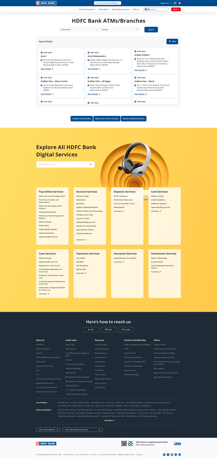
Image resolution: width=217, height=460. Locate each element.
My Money (80, 203)
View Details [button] (46, 69)
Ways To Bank (100, 374)
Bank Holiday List (101, 353)
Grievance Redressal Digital (164, 353)
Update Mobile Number (48, 229)
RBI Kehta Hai (71, 373)
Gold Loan (110, 402)
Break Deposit (119, 207)
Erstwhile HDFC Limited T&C (46, 392)
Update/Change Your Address (125, 258)
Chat (110, 329)
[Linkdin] (179, 454)
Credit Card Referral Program (77, 394)
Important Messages (73, 368)
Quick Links (70, 344)
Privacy (94, 454)
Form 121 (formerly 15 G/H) (124, 203)
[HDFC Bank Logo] (46, 3)
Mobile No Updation (159, 203)
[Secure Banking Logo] (177, 443)
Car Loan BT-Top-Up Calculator (113, 416)
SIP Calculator (168, 413)
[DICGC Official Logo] (131, 443)
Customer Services (102, 349)
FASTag (126, 406)
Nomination (81, 200)
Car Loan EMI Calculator (103, 410)
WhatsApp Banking (131, 374)
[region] (61, 60)
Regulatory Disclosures (44, 383)
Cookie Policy (68, 454)
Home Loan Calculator (66, 413)
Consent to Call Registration (134, 362)
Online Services (101, 357)
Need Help (103, 9)
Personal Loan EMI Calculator (82, 410)
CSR (37, 374)
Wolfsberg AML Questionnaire (165, 349)
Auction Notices (101, 383)
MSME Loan (146, 406)
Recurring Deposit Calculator (89, 416)
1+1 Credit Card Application (76, 390)
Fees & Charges (101, 344)
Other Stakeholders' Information (48, 357)
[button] (107, 3)
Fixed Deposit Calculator (67, 416)
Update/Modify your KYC (48, 237)
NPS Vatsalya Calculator (148, 416)
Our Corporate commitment (46, 387)
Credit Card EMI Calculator (126, 413)
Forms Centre (100, 387)
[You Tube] (172, 454)
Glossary (139, 454)
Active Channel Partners (133, 357)
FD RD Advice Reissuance (123, 200)
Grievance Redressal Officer (164, 357)
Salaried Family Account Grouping (89, 211)
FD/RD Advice (44, 226)
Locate (127, 329)
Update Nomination (46, 233)
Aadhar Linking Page (159, 258)
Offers (135, 9)
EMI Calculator (63, 410)
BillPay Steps (81, 269)
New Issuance (71, 349)
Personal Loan (63, 402)
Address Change (45, 222)
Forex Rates (99, 370)
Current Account (64, 406)
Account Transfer (83, 218)
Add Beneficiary (82, 266)
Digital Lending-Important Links (166, 373)
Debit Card (100, 406)
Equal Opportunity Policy (163, 377)
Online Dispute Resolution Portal (48, 379)
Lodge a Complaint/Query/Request (137, 344)
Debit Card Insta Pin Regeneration (52, 196)
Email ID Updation (158, 200)
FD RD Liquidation (121, 196)
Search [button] (151, 29)
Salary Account (164, 402)
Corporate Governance (44, 366)
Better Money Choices (120, 9)
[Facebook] (164, 454)
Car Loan (73, 402)
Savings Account (151, 402)
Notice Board (100, 362)
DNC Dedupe (159, 368)
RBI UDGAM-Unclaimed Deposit (77, 377)
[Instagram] (168, 454)
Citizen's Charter (160, 344)
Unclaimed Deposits (84, 233)
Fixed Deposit (135, 406)
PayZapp (118, 406)
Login (175, 9)
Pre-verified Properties (134, 402)
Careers (39, 353)
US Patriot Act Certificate (75, 364)
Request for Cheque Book (86, 226)
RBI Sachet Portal (72, 386)
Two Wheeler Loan (98, 402)
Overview (39, 344)
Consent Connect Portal (107, 454)
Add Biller (80, 262)
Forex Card (109, 406)
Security (69, 360)
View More (80, 240)
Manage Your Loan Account (49, 266)
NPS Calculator (131, 416)
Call (92, 329)
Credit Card (89, 406)
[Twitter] (176, 454)
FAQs (126, 349)
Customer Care (130, 353)
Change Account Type (84, 215)
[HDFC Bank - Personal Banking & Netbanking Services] (46, 443)
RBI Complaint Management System (79, 381)
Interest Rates (100, 366)
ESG (37, 370)
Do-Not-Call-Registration (133, 366)
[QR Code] (124, 443)
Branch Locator (130, 370)
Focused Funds (157, 262)
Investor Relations (43, 349)
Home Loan (120, 402)
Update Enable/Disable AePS (87, 207)
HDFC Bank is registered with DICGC (152, 442)
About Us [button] (164, 3)
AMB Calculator (108, 413)
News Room (40, 362)
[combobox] (79, 29)
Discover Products (86, 9)
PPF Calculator (155, 413)
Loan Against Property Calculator (88, 413)
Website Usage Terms (126, 454)
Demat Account (78, 406)
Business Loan (84, 402)
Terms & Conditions (82, 454)
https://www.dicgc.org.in (145, 445)
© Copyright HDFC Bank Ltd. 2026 (48, 454)
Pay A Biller (80, 258)
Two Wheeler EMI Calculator (124, 410)
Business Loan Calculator (146, 410)
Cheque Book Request (47, 212)
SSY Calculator (143, 413)
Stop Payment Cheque (85, 230)
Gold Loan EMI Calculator (167, 410)
